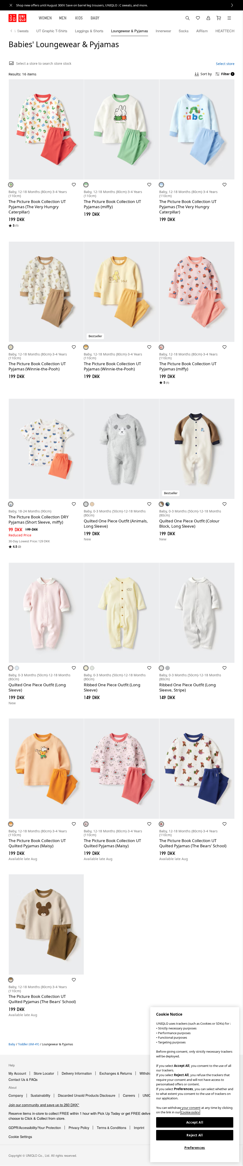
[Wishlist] (198, 18)
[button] (46, 129)
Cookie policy (190, 1112)
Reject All (195, 1135)
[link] (126, 5)
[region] (194, 1084)
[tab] (45, 18)
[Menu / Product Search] (229, 18)
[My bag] (219, 18)
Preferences (194, 1148)
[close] (11, 5)
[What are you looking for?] (187, 18)
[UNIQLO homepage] (17, 18)
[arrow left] (14, 31)
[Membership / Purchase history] (208, 18)
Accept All (194, 1122)
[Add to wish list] (74, 185)
